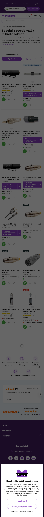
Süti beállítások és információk (22, 512)
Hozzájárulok (22, 501)
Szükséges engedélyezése (22, 506)
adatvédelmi (19, 493)
